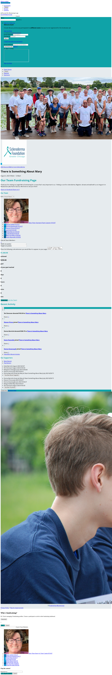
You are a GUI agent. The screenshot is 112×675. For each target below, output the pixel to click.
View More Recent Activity (12, 354)
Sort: (2, 196)
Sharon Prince (8, 322)
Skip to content (4, 1)
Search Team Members (22, 627)
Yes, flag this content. (6, 673)
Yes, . (2, 625)
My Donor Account (16, 33)
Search (18, 16)
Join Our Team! (12, 300)
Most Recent (8, 361)
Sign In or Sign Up (9, 23)
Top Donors (7, 363)
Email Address (8, 34)
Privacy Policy (5, 608)
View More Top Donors (10, 387)
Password (7, 36)
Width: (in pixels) (6, 244)
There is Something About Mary (36, 313)
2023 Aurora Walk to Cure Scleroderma (13, 167)
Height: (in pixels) (6, 246)
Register (6, 9)
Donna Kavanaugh (10, 349)
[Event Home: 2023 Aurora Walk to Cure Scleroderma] (14, 164)
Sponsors (6, 10)
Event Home (7, 5)
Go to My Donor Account (6, 14)
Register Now (12, 390)
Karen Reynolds (9, 340)
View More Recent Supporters (12, 375)
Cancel (7, 625)
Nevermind (3, 619)
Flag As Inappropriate (16, 608)
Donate (6, 7)
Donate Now (4, 300)
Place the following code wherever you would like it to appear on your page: (24, 249)
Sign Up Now (8, 31)
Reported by (4, 671)
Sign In (15, 46)
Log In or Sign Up (5, 3)
